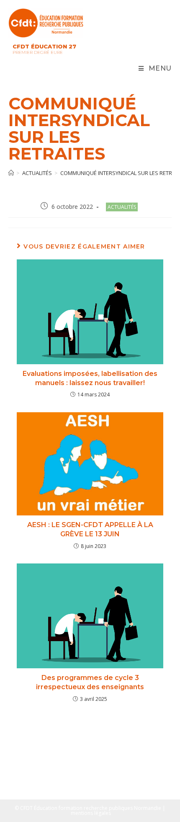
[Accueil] (11, 173)
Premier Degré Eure (38, 52)
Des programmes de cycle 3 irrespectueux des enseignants (90, 682)
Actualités (122, 207)
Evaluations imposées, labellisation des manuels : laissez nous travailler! (90, 378)
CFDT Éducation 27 (44, 46)
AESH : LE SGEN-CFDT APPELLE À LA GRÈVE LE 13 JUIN (90, 529)
